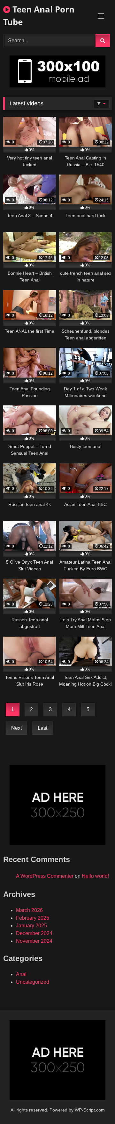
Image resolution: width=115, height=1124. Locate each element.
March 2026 (29, 910)
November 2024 (34, 941)
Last (42, 728)
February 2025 (32, 918)
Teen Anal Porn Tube (38, 16)
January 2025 (31, 925)
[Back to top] (95, 1105)
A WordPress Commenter (44, 876)
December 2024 (34, 933)
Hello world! (95, 876)
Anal (21, 974)
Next (16, 728)
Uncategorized (32, 982)
